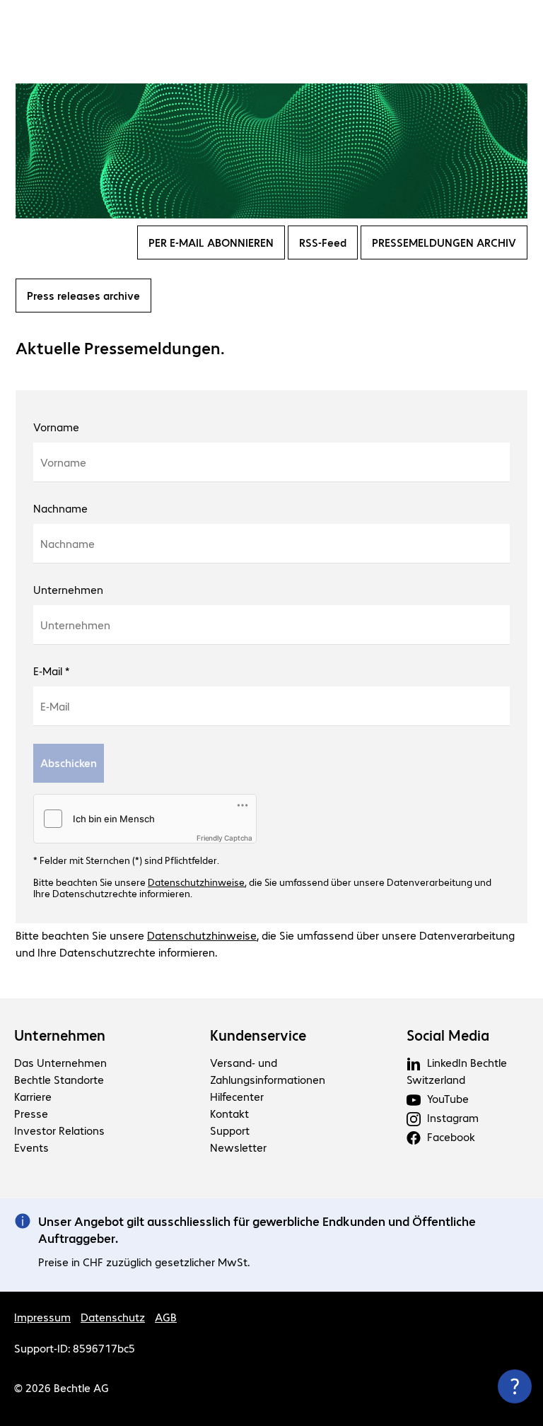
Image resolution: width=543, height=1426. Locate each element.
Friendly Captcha (224, 838)
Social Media (448, 1035)
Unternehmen (59, 1035)
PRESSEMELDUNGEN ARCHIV (444, 242)
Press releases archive (83, 295)
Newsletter (238, 1147)
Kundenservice (258, 1035)
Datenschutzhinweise (196, 881)
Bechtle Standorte (59, 1079)
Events (31, 1147)
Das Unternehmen (60, 1062)
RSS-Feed (322, 242)
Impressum (42, 1316)
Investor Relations (59, 1130)
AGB (166, 1316)
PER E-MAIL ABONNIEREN (211, 242)
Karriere (33, 1096)
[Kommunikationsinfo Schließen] (515, 1386)
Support (230, 1130)
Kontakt (229, 1113)
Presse (31, 1113)
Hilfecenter (237, 1096)
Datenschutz (113, 1316)
